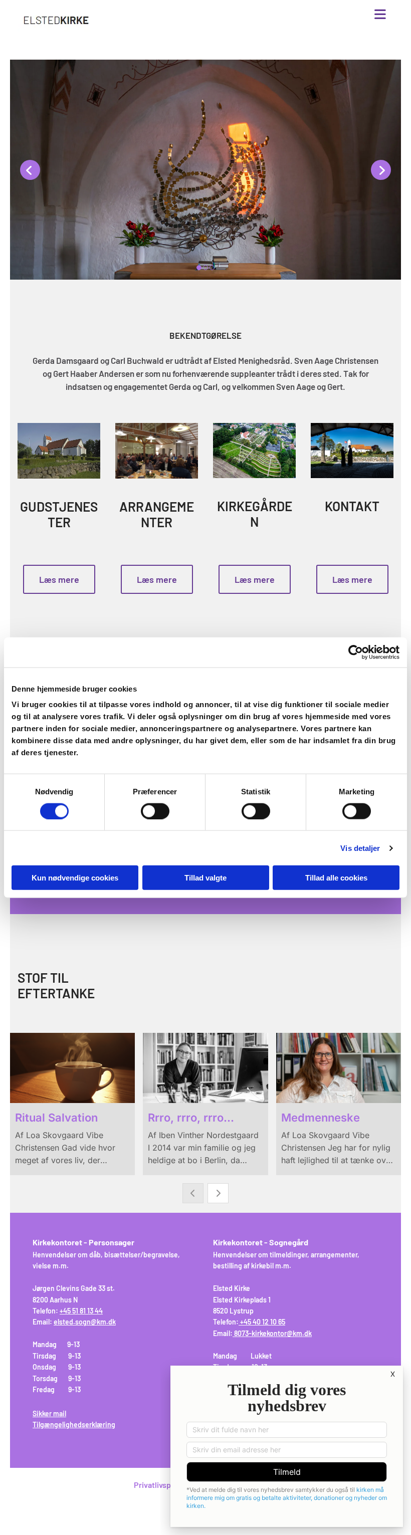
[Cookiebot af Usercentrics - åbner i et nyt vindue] (355, 652)
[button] (268, 15)
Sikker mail (49, 1413)
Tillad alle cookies (336, 877)
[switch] (155, 811)
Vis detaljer (360, 847)
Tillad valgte (205, 877)
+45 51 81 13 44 (81, 1310)
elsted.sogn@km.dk (85, 1322)
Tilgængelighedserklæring (74, 1424)
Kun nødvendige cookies (75, 877)
